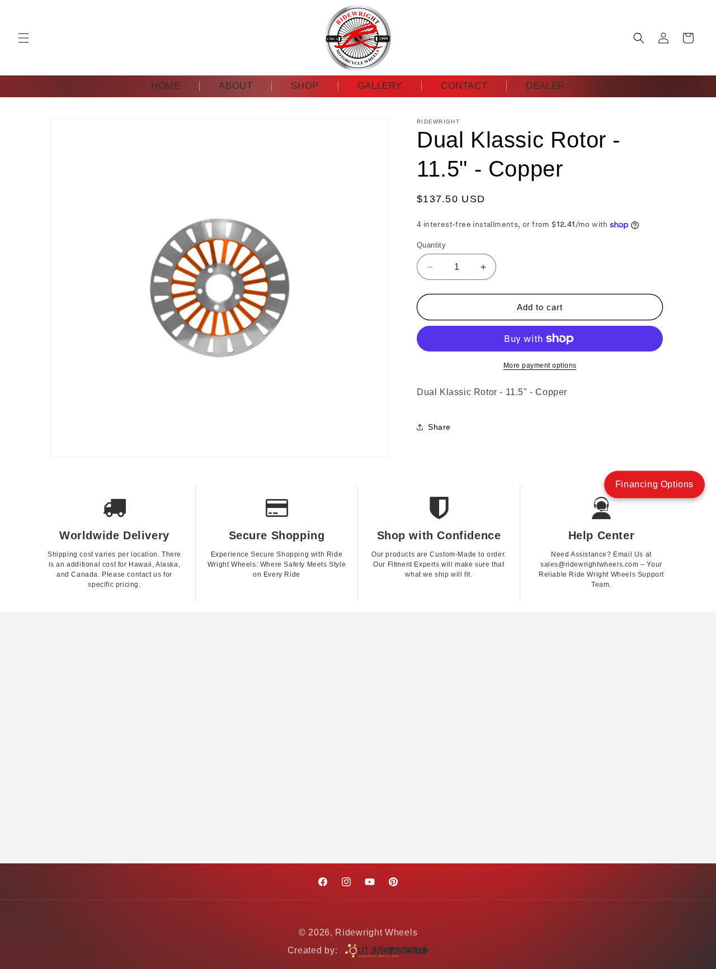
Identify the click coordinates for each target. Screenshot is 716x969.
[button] (23, 38)
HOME (165, 85)
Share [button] (439, 426)
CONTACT (464, 85)
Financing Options (654, 484)
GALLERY (379, 85)
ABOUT (235, 85)
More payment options (540, 365)
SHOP (304, 85)
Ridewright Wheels (376, 932)
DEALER (545, 85)
